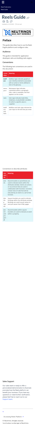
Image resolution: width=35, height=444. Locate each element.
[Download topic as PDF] (7, 21)
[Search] (31, 2)
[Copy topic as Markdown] (11, 21)
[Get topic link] (28, 17)
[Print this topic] (4, 21)
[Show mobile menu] (3, 2)
